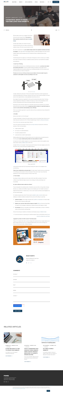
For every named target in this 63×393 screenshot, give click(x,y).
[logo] (6, 375)
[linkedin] (6, 381)
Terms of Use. (23, 388)
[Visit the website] (29, 262)
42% (28, 53)
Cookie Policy (18, 388)
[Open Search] (50, 1)
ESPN (34, 164)
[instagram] (7, 381)
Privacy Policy (14, 388)
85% (24, 51)
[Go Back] (31, 30)
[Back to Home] (6, 2)
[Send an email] (27, 262)
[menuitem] (36, 2)
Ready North (8, 17)
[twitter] (4, 381)
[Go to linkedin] (30, 262)
